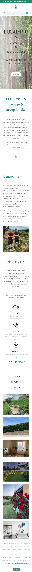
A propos (16, 74)
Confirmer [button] (16, 569)
